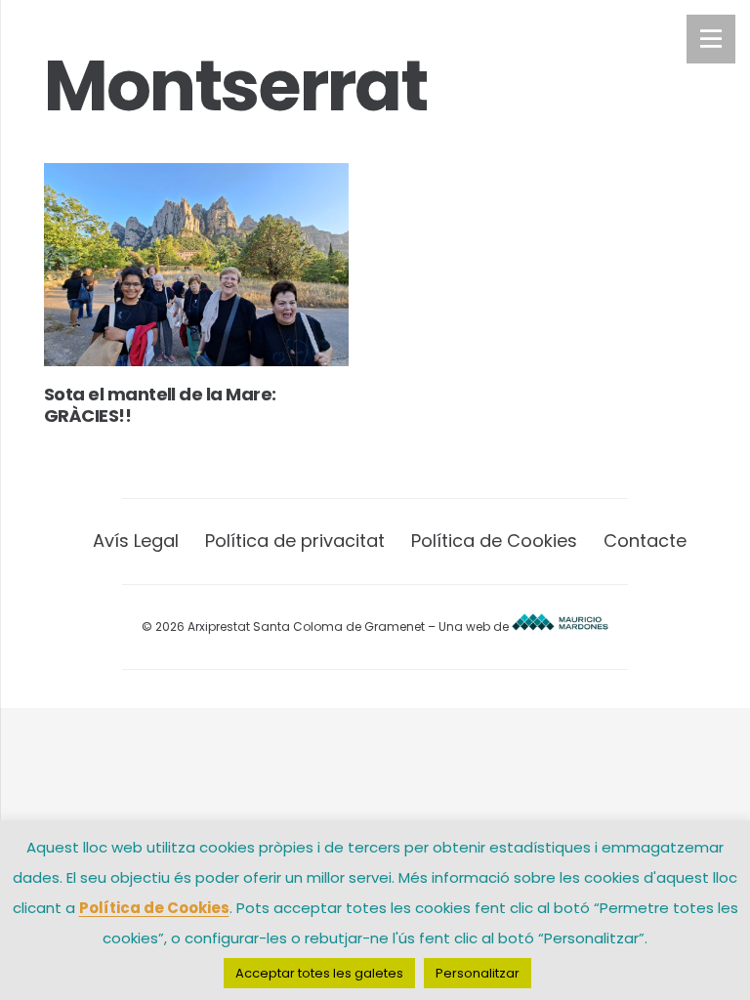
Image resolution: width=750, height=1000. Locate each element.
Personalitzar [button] (478, 973)
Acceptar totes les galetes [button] (319, 973)
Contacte (645, 540)
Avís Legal (136, 540)
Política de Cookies (494, 540)
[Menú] (711, 39)
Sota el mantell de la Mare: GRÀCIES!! (159, 405)
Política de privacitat (295, 540)
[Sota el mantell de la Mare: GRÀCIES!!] (196, 264)
